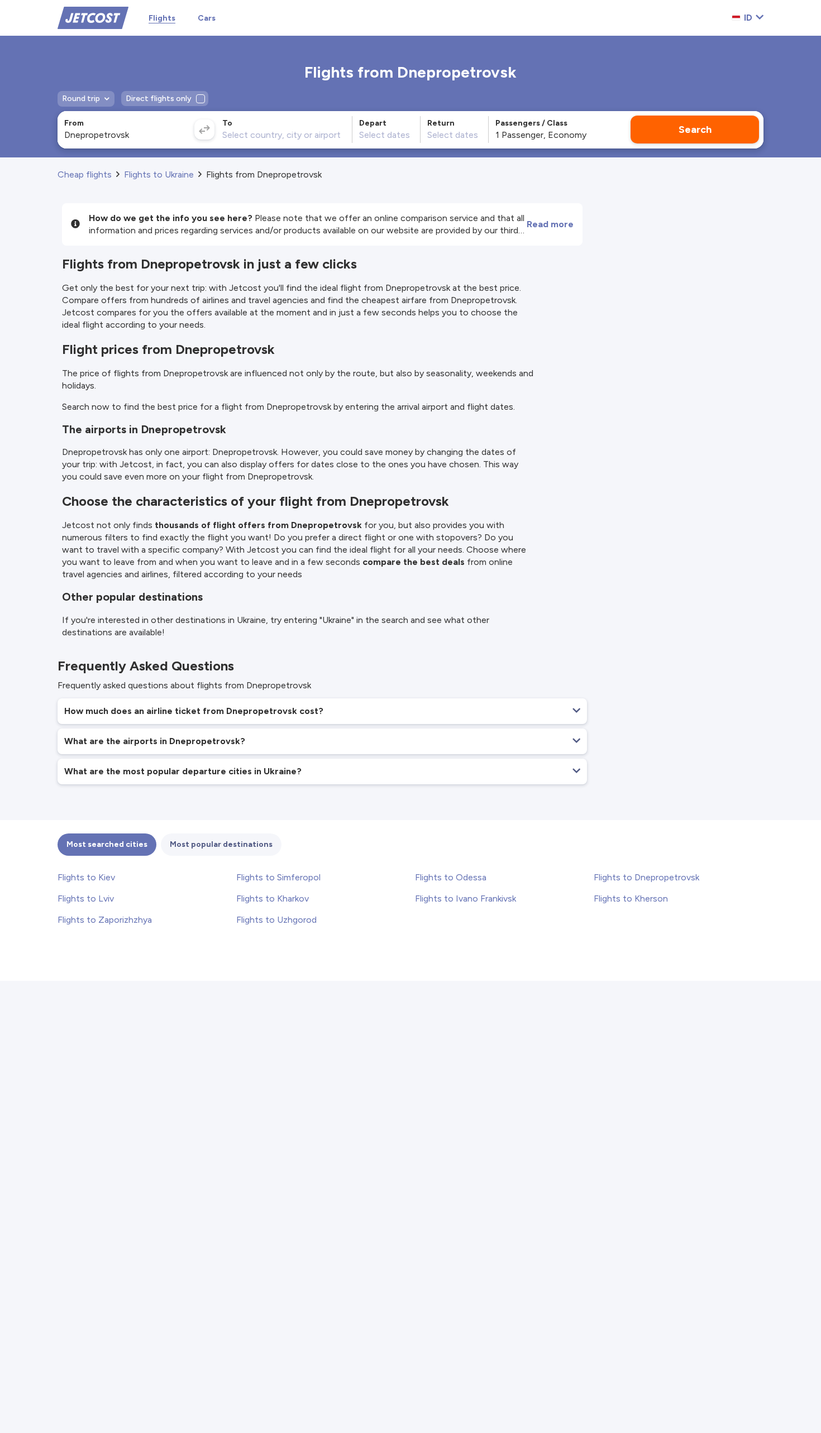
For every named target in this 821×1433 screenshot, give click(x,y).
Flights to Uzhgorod (276, 919)
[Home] (93, 17)
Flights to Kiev (86, 877)
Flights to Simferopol (278, 877)
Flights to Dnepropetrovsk (646, 877)
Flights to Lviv (86, 898)
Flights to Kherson (631, 898)
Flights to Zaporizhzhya (105, 919)
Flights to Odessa (450, 877)
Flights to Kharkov (272, 898)
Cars (207, 18)
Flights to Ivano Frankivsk (465, 898)
